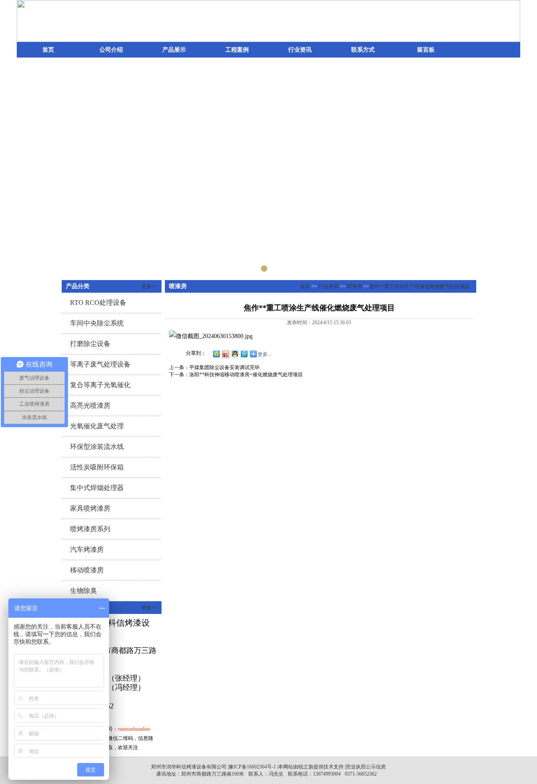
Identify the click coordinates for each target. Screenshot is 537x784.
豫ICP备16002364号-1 (252, 767)
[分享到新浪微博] (225, 354)
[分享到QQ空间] (216, 354)
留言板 (426, 50)
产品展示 (174, 50)
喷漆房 (354, 286)
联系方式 (363, 50)
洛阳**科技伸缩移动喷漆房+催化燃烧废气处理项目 (246, 375)
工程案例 (237, 50)
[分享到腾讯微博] (243, 354)
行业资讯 (300, 50)
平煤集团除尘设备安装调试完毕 (224, 367)
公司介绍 (111, 50)
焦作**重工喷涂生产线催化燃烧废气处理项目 (419, 286)
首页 (48, 50)
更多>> (149, 286)
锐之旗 (305, 767)
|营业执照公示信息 (365, 767)
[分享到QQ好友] (234, 354)
